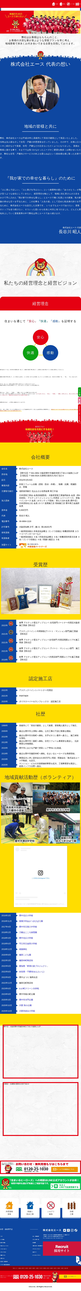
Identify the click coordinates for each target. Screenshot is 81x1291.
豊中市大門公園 (26, 1000)
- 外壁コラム (2, 1258)
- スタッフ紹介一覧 (35, 1239)
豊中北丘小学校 (26, 915)
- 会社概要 (34, 1242)
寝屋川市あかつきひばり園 (31, 921)
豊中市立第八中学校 (28, 927)
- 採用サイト (34, 1252)
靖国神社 (23, 949)
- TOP (1, 1236)
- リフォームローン (3, 1248)
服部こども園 (25, 955)
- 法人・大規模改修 (35, 1236)
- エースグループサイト (36, 1255)
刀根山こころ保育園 (28, 932)
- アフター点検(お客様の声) (5, 1264)
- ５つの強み (2, 1239)
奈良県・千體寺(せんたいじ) (31, 972)
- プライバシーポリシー (36, 1248)
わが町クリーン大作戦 (29, 988)
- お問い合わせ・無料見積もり (37, 1245)
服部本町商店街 (26, 960)
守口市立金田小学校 (28, 943)
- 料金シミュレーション (4, 1245)
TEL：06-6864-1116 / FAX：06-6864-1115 (53, 1238)
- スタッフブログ (3, 1252)
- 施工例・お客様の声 (4, 1261)
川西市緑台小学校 (27, 1011)
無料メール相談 (79, 399)
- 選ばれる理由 (2, 1242)
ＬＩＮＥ (79, 391)
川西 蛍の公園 (25, 1005)
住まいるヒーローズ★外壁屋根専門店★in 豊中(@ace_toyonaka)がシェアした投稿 (41, 904)
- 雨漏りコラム (2, 1255)
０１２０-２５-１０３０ (79, 412)
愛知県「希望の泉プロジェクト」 (34, 966)
